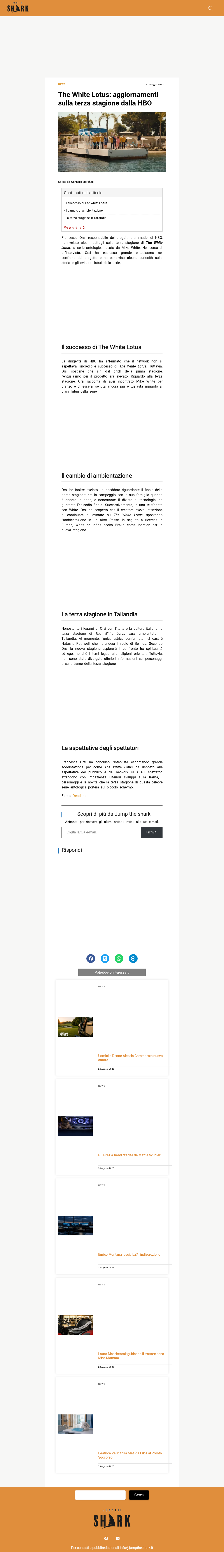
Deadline (79, 796)
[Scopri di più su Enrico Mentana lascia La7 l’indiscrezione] (75, 1226)
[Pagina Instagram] (117, 1539)
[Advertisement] (112, 47)
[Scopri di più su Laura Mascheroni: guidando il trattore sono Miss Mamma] (75, 1325)
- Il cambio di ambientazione (83, 210)
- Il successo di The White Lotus (85, 203)
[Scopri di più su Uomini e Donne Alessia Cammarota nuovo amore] (75, 1027)
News (61, 84)
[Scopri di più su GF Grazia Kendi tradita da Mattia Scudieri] (75, 1126)
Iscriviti (151, 832)
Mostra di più (74, 227)
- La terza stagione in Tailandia (85, 218)
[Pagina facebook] (106, 1539)
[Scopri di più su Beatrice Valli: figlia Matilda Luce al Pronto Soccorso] (75, 1424)
